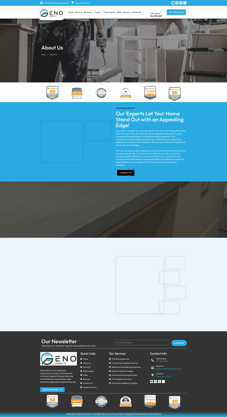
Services (87, 12)
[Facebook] (173, 2)
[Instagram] (176, 2)
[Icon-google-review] (184, 2)
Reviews (126, 12)
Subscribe (179, 343)
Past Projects (109, 12)
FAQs (119, 12)
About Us (79, 12)
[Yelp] (180, 2)
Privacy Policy (118, 414)
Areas (97, 12)
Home (70, 12)
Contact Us (136, 12)
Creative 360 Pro (154, 414)
